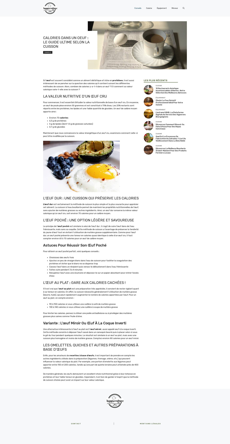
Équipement (162, 8)
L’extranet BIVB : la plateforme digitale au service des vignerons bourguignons (171, 114)
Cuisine (149, 8)
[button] (183, 8)
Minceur (175, 8)
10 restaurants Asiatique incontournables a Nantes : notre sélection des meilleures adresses (171, 90)
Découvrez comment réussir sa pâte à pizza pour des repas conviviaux (170, 126)
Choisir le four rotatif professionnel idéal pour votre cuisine (169, 102)
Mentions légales (150, 424)
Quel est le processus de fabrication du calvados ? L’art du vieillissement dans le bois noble (171, 138)
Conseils (137, 8)
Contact (76, 424)
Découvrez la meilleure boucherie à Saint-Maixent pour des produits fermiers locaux (171, 150)
